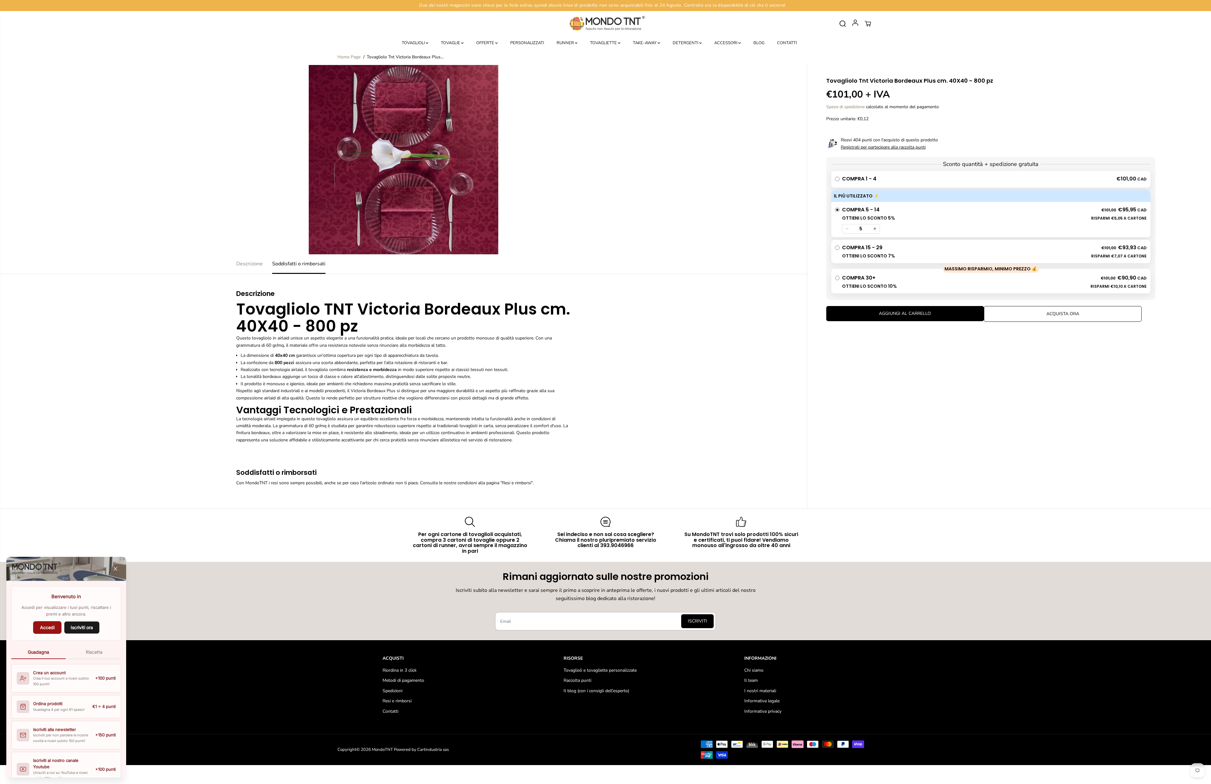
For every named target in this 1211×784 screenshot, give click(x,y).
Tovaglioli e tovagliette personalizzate (600, 670)
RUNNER (566, 43)
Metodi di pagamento (403, 680)
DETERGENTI (686, 43)
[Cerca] (842, 23)
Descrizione (249, 263)
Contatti (390, 711)
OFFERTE (485, 43)
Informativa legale (762, 701)
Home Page (348, 57)
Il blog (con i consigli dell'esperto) (596, 691)
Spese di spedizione (845, 107)
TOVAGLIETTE (604, 43)
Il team (751, 680)
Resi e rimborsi (397, 701)
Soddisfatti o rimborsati (298, 263)
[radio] (990, 179)
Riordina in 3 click (400, 670)
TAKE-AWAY (645, 43)
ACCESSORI (726, 43)
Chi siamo (753, 670)
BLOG (758, 43)
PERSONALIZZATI (527, 43)
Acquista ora (1062, 314)
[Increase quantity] (875, 228)
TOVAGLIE (451, 43)
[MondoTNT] (605, 23)
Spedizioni (392, 691)
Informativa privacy (762, 711)
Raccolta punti (577, 680)
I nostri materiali (760, 691)
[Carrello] (868, 23)
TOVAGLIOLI (414, 43)
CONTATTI (787, 43)
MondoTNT (382, 749)
